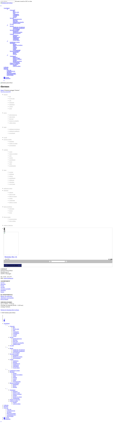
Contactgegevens (11, 410)
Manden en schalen (17, 356)
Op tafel (12, 345)
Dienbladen (16, 355)
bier (10, 96)
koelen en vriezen (13, 202)
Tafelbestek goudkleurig (19, 351)
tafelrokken (11, 182)
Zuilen (14, 380)
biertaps (11, 210)
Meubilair (12, 372)
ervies (2, 282)
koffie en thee (12, 194)
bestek (5, 127)
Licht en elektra (16, 403)
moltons (11, 176)
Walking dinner (16, 344)
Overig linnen (16, 367)
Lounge (15, 379)
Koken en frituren (17, 394)
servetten (11, 172)
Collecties (6, 405)
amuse (10, 108)
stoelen (10, 151)
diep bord (11, 119)
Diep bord (15, 341)
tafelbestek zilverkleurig (14, 129)
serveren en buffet (8, 139)
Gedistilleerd (16, 333)
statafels (11, 157)
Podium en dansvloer (15, 399)
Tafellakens (15, 361)
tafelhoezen (11, 180)
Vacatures (9, 412)
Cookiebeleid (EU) (11, 415)
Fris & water (16, 329)
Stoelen (15, 373)
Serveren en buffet (14, 354)
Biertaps (15, 387)
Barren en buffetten (14, 383)
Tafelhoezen (16, 365)
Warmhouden (16, 398)
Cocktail (15, 334)
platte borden (12, 117)
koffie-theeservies (13, 115)
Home (2, 90)
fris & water (12, 98)
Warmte (15, 402)
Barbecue (15, 391)
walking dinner (12, 123)
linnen (5, 170)
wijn (10, 100)
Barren (14, 385)
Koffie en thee (16, 392)
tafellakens (11, 174)
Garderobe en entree (15, 370)
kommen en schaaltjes (14, 121)
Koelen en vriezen (17, 397)
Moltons (15, 362)
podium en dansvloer (8, 225)
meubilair (6, 149)
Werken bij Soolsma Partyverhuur (10, 310)
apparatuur (6, 190)
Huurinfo (6, 406)
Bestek (11, 348)
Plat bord (15, 340)
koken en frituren (13, 196)
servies (5, 113)
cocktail (11, 106)
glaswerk (6, 94)
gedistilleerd (12, 104)
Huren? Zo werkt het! (6, 296)
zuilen (10, 163)
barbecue (11, 192)
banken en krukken (13, 153)
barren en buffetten (8, 206)
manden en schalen (13, 143)
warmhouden (12, 200)
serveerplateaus (12, 145)
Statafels (15, 377)
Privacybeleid (4, 299)
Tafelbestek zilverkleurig (19, 349)
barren (10, 212)
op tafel (5, 137)
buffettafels (11, 208)
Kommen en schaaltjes (18, 343)
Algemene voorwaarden (7, 298)
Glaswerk (12, 326)
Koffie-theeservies (17, 338)
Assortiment (7, 323)
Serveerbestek (16, 352)
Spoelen (15, 395)
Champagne (16, 331)
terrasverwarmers (13, 219)
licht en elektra (12, 221)
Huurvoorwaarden (11, 413)
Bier (14, 327)
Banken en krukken (17, 374)
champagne (11, 102)
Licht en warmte (14, 401)
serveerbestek (12, 133)
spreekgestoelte (12, 165)
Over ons (6, 408)
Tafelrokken (16, 366)
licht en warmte (7, 217)
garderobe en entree (8, 188)
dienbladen (11, 141)
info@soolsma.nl (8, 278)
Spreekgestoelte (17, 381)
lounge (10, 161)
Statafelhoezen (16, 363)
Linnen (11, 359)
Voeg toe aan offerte (12, 265)
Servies (11, 337)
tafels (10, 155)
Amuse (14, 336)
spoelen (10, 198)
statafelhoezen (12, 159)
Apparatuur (12, 390)
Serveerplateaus (17, 358)
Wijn (14, 330)
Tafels (14, 376)
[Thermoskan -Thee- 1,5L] (24, 254)
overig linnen (12, 184)
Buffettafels (16, 384)
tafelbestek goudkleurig (14, 131)
